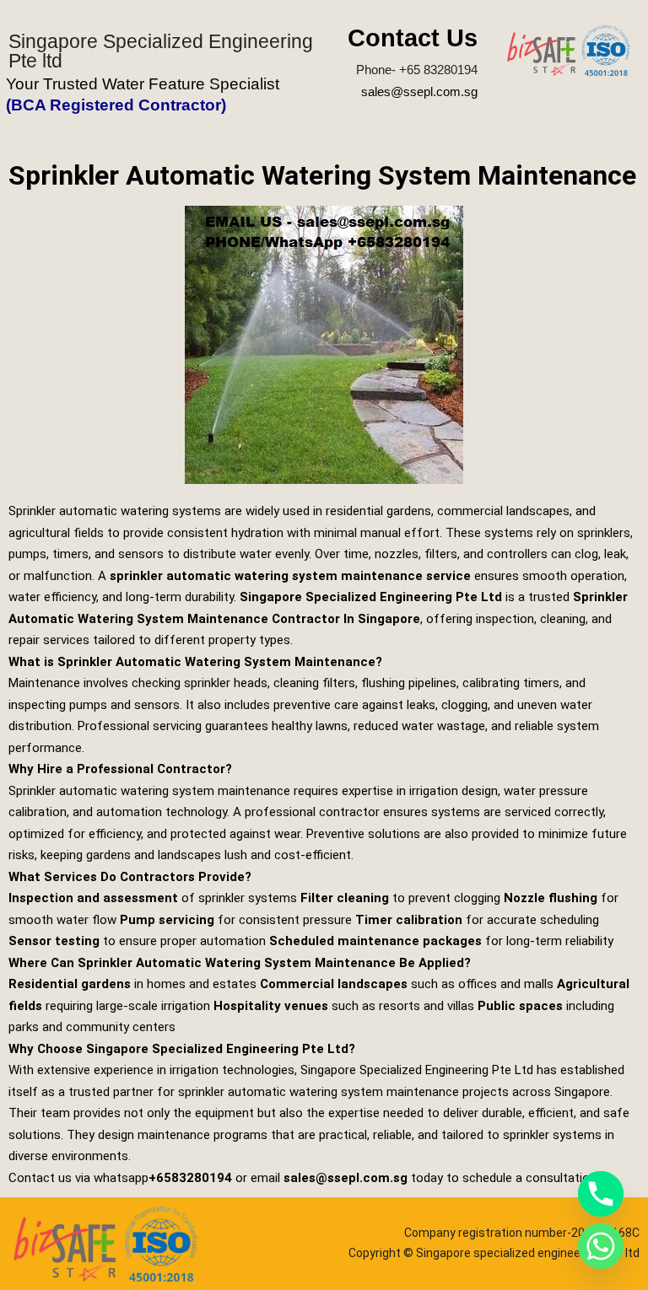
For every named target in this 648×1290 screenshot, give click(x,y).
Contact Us (413, 37)
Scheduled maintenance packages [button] (375, 941)
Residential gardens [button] (69, 984)
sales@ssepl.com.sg (419, 91)
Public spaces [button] (520, 1005)
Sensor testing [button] (54, 941)
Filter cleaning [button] (344, 898)
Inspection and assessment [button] (93, 898)
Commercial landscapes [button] (334, 984)
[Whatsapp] (601, 1246)
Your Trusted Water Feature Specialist (142, 84)
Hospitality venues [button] (270, 1005)
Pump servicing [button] (167, 919)
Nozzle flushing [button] (550, 898)
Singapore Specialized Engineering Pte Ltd (371, 597)
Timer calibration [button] (408, 919)
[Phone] (601, 1194)
